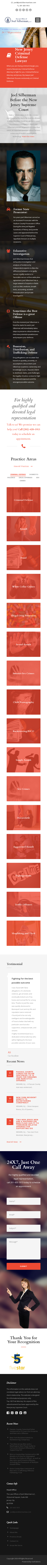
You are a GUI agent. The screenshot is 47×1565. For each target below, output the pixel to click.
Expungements (23, 875)
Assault (23, 528)
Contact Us (14, 1541)
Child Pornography (23, 702)
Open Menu (37, 20)
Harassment (23, 817)
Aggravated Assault (23, 846)
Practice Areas (15, 1537)
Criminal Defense (23, 500)
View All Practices (21, 466)
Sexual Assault (23, 644)
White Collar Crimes (23, 586)
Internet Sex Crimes (23, 673)
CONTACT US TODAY (6, 43)
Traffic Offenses (23, 904)
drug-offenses (25, 477)
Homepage (14, 1528)
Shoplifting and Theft (23, 933)
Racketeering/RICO (23, 731)
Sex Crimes (23, 789)
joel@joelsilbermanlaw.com (24, 2)
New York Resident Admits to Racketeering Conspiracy (26, 1100)
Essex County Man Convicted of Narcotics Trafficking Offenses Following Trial (22, 1470)
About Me (13, 1532)
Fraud (24, 557)
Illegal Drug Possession (23, 615)
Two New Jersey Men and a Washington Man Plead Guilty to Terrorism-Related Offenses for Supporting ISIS (27, 1124)
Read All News (12, 1142)
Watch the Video (28, 136)
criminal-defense (18, 474)
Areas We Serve (16, 1545)
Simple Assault (23, 760)
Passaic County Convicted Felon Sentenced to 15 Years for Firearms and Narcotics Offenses (26, 1076)
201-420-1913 (24, 5)
